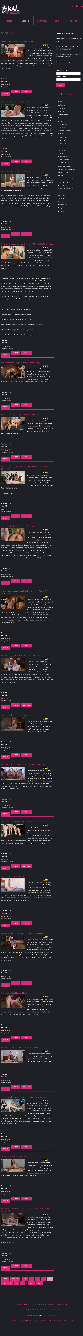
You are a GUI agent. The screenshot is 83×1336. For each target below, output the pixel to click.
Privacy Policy (33, 1315)
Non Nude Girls (63, 182)
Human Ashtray (63, 156)
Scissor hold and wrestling (66, 188)
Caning (60, 118)
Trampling (61, 208)
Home (9, 21)
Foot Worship (62, 150)
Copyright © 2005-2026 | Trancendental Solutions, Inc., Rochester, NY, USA (41, 1320)
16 (10, 1283)
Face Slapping (62, 143)
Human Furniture (63, 159)
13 (43, 1278)
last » (39, 1283)
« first (5, 1278)
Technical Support (42, 1304)
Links (58, 21)
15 (4, 1283)
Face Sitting (61, 140)
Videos (25, 21)
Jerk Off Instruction (64, 163)
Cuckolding (61, 127)
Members (73, 21)
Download (26, 91)
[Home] (10, 9)
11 (31, 1278)
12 (37, 1278)
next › (31, 1283)
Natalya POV (62, 175)
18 (22, 1283)
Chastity (60, 121)
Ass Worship (62, 102)
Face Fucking (62, 137)
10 (25, 1278)
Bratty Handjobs (63, 114)
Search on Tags (61, 70)
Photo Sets (41, 21)
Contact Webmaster (24, 1304)
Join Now (76, 6)
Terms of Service (48, 1315)
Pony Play (61, 185)
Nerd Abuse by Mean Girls (66, 179)
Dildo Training (62, 134)
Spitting (60, 201)
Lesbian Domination (64, 166)
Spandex (61, 198)
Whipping (61, 211)
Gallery (5, 93)
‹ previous (15, 1278)
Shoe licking (62, 192)
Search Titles (61, 76)
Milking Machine (63, 172)
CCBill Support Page (60, 1304)
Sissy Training (62, 195)
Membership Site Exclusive (66, 169)
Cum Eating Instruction (65, 130)
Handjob (61, 153)
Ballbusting (61, 105)
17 (16, 1283)
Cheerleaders (62, 124)
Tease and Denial (63, 204)
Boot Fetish (61, 108)
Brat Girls (61, 111)
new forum (68, 38)
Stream (16, 91)
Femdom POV (62, 147)
